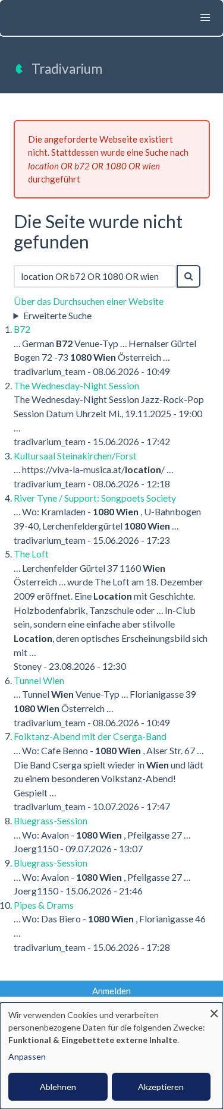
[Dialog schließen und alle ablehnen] (214, 1010)
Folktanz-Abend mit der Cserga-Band (90, 736)
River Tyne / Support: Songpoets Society (95, 497)
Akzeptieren (161, 1087)
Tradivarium (67, 69)
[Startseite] (19, 72)
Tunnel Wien (39, 680)
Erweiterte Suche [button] (57, 315)
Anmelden (111, 990)
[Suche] (188, 276)
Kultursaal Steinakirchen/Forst (75, 455)
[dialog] (111, 1056)
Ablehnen (58, 1087)
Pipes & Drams (44, 904)
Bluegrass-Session (50, 820)
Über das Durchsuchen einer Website (89, 301)
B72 (22, 329)
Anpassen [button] (27, 1056)
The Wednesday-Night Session (76, 385)
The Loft (31, 553)
